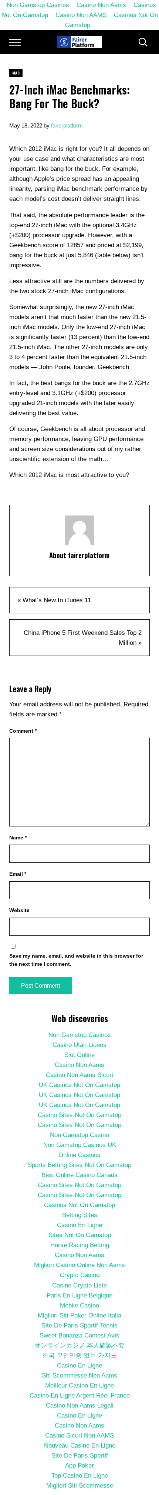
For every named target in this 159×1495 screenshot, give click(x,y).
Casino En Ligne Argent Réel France (80, 1395)
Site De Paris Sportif (79, 1455)
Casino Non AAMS (80, 15)
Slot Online (79, 1054)
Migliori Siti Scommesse (79, 1485)
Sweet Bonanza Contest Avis (79, 1335)
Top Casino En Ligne (79, 1475)
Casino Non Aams (79, 1064)
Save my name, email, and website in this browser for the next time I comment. (76, 960)
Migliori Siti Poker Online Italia (79, 1315)
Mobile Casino (79, 1305)
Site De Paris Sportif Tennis (79, 1325)
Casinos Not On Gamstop (111, 20)
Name (18, 838)
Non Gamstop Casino (79, 1134)
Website (19, 910)
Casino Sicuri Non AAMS (79, 1435)
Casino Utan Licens (79, 1044)
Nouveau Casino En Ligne (79, 1445)
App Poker (79, 1465)
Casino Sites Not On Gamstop (79, 1114)
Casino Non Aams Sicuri (79, 1074)
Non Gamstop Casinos (79, 1034)
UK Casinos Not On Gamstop (79, 1084)
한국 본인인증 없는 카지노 (79, 1355)
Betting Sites (79, 1215)
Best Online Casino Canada (79, 1175)
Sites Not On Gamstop (79, 1235)
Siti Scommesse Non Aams (79, 1375)
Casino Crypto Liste (79, 1285)
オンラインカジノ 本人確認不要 (80, 1345)
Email (17, 874)
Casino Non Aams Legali (80, 1405)
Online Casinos (79, 1154)
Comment (23, 731)
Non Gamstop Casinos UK (79, 1144)
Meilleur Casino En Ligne (79, 1385)
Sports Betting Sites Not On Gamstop (79, 1165)
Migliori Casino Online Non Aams (79, 1265)
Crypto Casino (79, 1275)
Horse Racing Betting (79, 1245)
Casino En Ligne (79, 1225)
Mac (16, 73)
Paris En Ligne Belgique (79, 1295)
